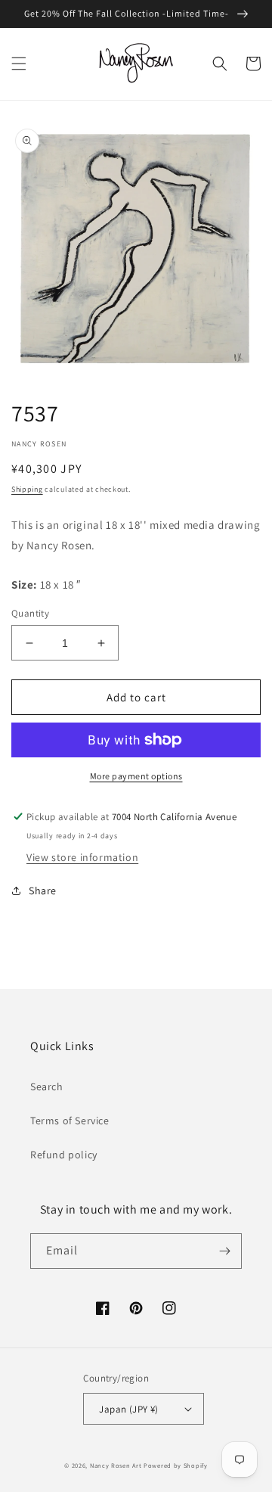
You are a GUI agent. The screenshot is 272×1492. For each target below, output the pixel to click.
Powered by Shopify (176, 1465)
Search (46, 1086)
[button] (19, 63)
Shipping (27, 489)
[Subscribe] (224, 1251)
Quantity (30, 613)
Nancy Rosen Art (116, 1465)
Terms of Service (70, 1120)
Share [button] (43, 890)
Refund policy (63, 1154)
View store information (82, 857)
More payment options (136, 776)
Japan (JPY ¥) (128, 1409)
